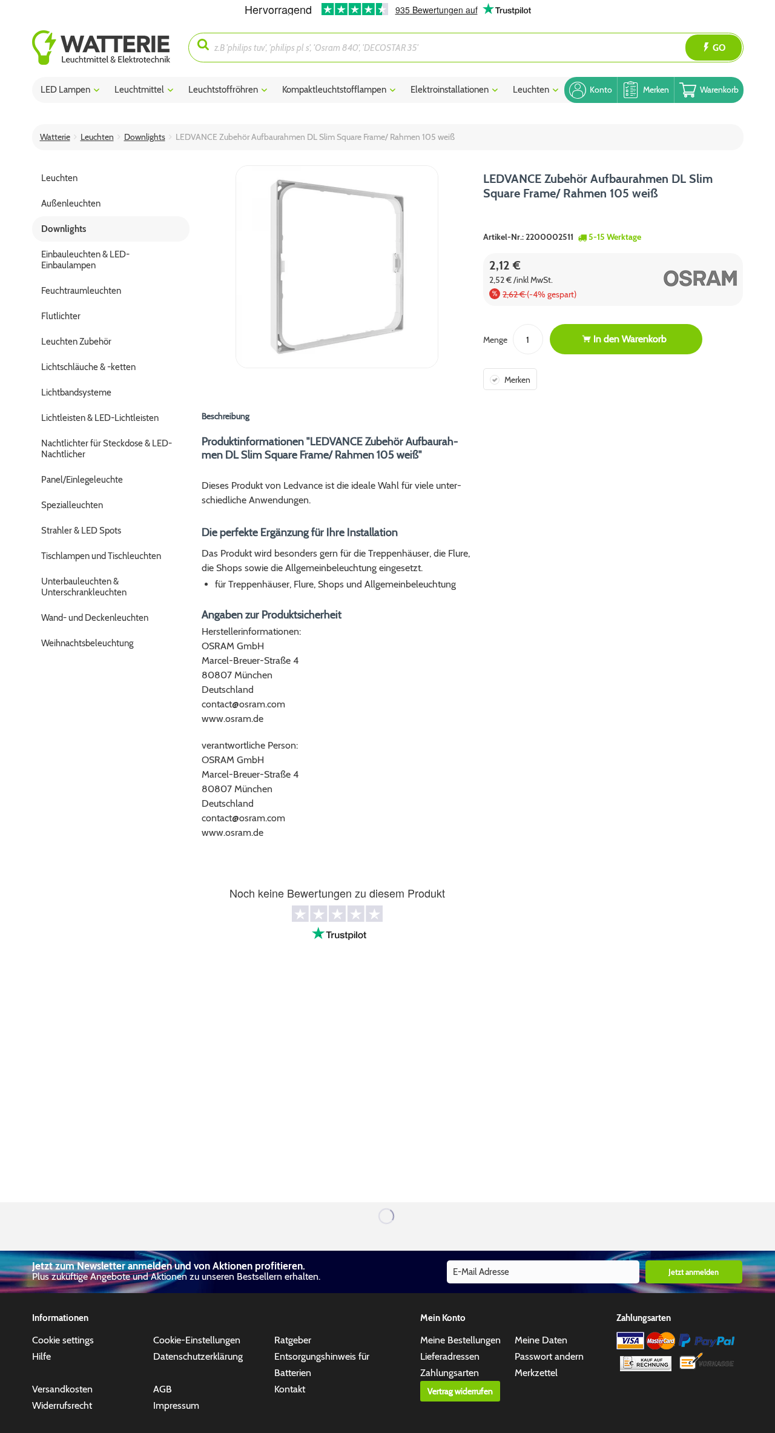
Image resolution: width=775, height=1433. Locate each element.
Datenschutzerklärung (198, 1356)
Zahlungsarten (449, 1372)
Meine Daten (541, 1340)
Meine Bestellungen (460, 1340)
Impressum (176, 1405)
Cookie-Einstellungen (196, 1340)
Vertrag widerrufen (460, 1391)
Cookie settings (63, 1340)
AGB (162, 1389)
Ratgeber (292, 1340)
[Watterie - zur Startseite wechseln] (101, 47)
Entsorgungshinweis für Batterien (321, 1364)
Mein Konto (443, 1317)
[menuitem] (110, 47)
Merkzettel (536, 1372)
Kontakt (289, 1389)
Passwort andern (549, 1356)
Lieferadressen (450, 1356)
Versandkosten (62, 1389)
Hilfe (41, 1356)
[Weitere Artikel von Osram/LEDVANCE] (677, 278)
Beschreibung (225, 416)
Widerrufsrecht (62, 1405)
